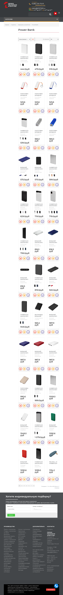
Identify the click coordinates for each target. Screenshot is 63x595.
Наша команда (37, 531)
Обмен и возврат (38, 556)
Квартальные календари (8, 547)
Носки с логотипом (24, 529)
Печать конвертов (9, 541)
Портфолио (36, 529)
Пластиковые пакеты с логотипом (10, 538)
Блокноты (7, 534)
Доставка (35, 553)
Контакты (50, 529)
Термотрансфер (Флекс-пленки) (23, 559)
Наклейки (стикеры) (7, 571)
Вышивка (21, 538)
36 (51, 39)
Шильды (20, 570)
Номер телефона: (38, 506)
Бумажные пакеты (9, 536)
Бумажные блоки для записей (9, 543)
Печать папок (8, 549)
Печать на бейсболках (22, 550)
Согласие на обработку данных (38, 567)
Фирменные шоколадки (7, 562)
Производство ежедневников (8, 555)
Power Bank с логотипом (8, 567)
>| (33, 485)
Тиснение (21, 561)
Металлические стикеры (9, 552)
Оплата (35, 551)
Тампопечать (22, 556)
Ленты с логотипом (9, 529)
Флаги (6, 565)
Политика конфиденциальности (39, 564)
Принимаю (51, 589)
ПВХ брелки (7, 560)
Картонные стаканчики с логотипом (22, 532)
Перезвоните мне (40, 5)
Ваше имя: (10, 506)
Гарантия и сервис (38, 555)
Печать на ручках (23, 553)
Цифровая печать (23, 566)
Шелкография (22, 568)
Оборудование (37, 534)
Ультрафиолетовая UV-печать (24, 564)
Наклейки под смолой (22, 547)
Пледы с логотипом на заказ (10, 532)
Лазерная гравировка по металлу (22, 543)
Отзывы (35, 533)
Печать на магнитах (9, 558)
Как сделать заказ (38, 549)
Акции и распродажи (36, 559)
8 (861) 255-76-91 (38, 4)
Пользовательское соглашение (38, 571)
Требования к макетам (37, 540)
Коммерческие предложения (37, 545)
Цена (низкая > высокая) (24, 39)
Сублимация (22, 555)
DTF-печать (21, 536)
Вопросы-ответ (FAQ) (37, 537)
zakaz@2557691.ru (38, 8)
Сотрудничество (38, 543)
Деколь (20, 539)
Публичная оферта (38, 561)
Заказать (11, 515)
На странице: (46, 39)
